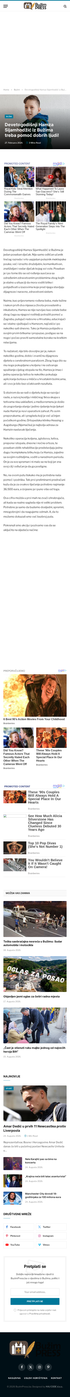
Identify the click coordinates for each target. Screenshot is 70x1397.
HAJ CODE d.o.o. (54, 1386)
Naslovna (14, 1378)
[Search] (65, 6)
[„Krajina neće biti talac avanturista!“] (12, 1180)
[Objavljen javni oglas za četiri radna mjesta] (35, 974)
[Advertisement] (35, 50)
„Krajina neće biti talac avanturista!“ (45, 1176)
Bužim (9, 116)
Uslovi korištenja (36, 1378)
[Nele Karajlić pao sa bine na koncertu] (12, 1163)
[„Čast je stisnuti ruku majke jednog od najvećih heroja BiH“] (35, 1025)
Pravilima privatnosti (39, 1313)
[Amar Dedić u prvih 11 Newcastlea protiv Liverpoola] (35, 1103)
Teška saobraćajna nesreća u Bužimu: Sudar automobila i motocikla (32, 943)
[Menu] (5, 6)
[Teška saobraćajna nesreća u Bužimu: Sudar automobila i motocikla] (35, 919)
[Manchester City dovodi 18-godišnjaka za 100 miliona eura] (12, 1198)
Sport (9, 1088)
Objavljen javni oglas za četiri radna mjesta (31, 996)
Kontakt (56, 1378)
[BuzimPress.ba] (35, 6)
